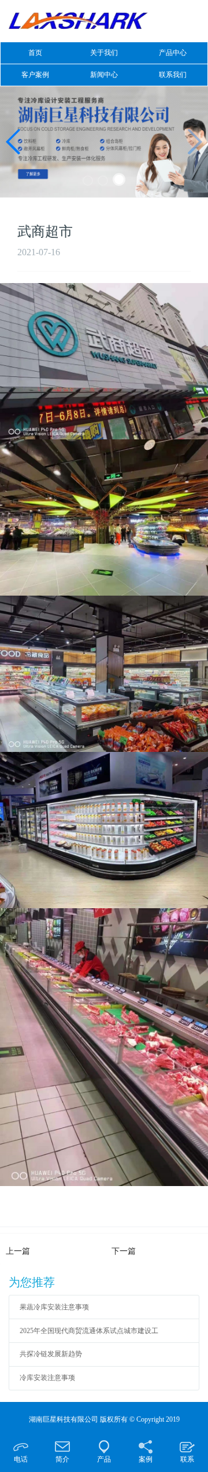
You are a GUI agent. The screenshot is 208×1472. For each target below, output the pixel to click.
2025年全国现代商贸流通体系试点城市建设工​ (89, 1331)
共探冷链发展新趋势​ (51, 1354)
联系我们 (173, 75)
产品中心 (173, 53)
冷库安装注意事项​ (47, 1378)
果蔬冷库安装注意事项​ (54, 1307)
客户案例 (35, 75)
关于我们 (104, 53)
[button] (88, 180)
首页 (35, 53)
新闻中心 (104, 75)
